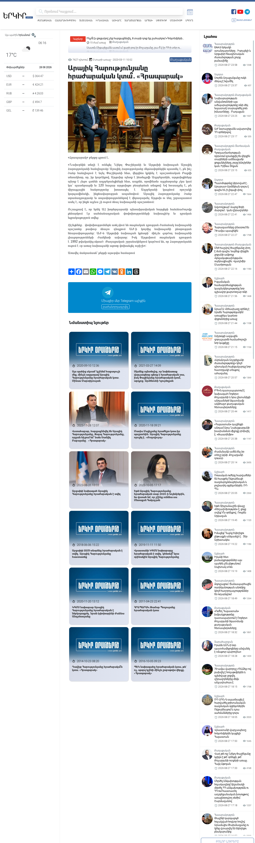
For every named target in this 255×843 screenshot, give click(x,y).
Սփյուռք (161, 20)
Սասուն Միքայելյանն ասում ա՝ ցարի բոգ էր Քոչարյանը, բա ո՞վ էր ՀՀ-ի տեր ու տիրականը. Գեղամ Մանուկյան (133, 38)
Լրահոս (210, 36)
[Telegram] (247, 11)
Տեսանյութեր (244, 20)
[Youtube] (240, 11)
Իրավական (102, 20)
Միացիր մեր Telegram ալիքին (123, 301)
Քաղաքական (45, 20)
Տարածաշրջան (133, 20)
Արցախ (149, 20)
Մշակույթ (176, 20)
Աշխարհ (116, 20)
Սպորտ (189, 20)
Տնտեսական (86, 20)
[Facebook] (233, 11)
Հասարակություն (65, 20)
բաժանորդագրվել (115, 306)
